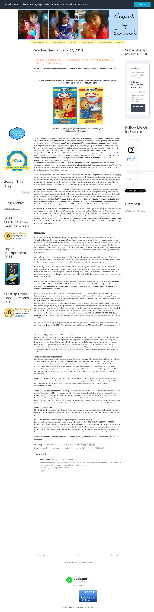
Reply (42, 471)
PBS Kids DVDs (100, 448)
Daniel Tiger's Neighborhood (52, 448)
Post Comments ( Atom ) (83, 562)
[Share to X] (88, 445)
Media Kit (119, 42)
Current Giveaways (105, 42)
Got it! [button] (142, 4)
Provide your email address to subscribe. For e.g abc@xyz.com (137, 98)
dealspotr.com (77, 585)
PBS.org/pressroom (87, 383)
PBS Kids (90, 448)
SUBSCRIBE (138, 108)
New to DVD (81, 448)
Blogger (93, 607)
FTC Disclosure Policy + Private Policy (64, 42)
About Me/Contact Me (40, 42)
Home (78, 555)
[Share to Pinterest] (93, 445)
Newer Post (40, 555)
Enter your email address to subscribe (137, 84)
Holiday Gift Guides (87, 42)
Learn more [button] (82, 4)
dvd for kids (70, 448)
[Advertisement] (78, 530)
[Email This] (82, 445)
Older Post (115, 555)
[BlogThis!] (85, 445)
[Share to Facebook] (90, 445)
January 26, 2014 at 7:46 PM (62, 459)
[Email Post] (78, 444)
